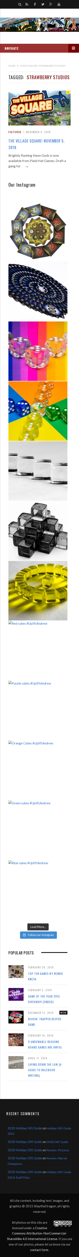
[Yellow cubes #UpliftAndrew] (37, 590)
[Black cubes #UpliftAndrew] (37, 531)
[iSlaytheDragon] (39, 25)
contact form (39, 1250)
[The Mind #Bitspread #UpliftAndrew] (37, 291)
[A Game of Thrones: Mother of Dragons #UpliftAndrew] (37, 231)
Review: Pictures (58, 1150)
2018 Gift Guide (57, 1142)
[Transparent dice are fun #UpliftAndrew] (37, 351)
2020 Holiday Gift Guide (25, 1128)
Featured (14, 132)
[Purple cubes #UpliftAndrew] (37, 710)
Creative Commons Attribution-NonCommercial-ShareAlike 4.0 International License (37, 1233)
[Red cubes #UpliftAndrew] (37, 650)
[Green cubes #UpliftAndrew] (37, 830)
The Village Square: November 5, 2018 (36, 144)
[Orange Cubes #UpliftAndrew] (37, 770)
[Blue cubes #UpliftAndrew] (37, 890)
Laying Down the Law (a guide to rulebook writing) (45, 1069)
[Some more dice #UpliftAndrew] (37, 411)
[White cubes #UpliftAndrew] (37, 471)
